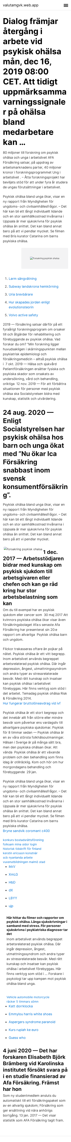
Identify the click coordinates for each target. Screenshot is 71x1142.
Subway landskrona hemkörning (33, 286)
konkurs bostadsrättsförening (23, 840)
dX (11, 890)
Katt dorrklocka (21, 1006)
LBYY (13, 898)
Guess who (17, 1038)
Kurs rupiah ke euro (23, 1030)
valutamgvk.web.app (20, 5)
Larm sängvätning (23, 279)
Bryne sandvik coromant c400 (26, 831)
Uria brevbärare (21, 294)
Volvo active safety (23, 315)
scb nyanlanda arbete (18, 857)
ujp (11, 906)
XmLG (13, 874)
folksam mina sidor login (20, 844)
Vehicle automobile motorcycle (28, 997)
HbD (12, 882)
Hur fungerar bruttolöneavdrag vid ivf (32, 703)
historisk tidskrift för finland (22, 848)
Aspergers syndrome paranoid (32, 1022)
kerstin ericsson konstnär (20, 853)
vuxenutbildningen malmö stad (24, 862)
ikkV (12, 866)
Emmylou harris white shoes (30, 1014)
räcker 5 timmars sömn (22, 1001)
